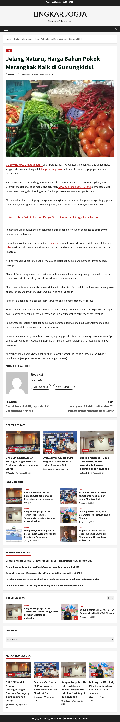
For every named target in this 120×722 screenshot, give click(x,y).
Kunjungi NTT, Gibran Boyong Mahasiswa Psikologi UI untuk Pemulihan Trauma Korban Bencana (69, 612)
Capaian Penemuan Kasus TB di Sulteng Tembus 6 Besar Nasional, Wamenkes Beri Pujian (53, 579)
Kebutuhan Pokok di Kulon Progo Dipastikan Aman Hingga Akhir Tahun (53, 217)
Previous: (28, 406)
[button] (6, 29)
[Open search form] (116, 29)
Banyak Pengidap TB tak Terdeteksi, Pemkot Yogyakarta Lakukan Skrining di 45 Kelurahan (14, 515)
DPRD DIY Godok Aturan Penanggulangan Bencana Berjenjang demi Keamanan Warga (14, 496)
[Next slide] (112, 598)
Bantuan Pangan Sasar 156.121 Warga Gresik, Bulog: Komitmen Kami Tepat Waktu (49, 560)
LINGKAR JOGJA (60, 14)
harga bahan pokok (51, 169)
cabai (9, 247)
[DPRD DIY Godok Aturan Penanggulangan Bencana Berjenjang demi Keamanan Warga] (23, 442)
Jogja (9, 50)
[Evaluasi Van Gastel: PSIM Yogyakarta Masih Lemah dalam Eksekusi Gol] (60, 442)
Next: (91, 406)
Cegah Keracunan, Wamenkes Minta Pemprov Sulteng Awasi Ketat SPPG (44, 573)
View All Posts (64, 386)
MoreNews (69, 718)
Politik (83, 605)
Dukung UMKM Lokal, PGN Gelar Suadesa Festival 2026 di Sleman (68, 515)
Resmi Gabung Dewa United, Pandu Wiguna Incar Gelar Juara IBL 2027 (42, 566)
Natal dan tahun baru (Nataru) (74, 186)
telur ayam (54, 243)
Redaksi (12, 74)
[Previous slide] (108, 598)
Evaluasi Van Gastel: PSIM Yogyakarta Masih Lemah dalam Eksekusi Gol (58, 461)
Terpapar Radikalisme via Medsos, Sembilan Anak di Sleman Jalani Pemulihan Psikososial (68, 534)
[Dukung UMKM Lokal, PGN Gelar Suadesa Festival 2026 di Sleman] (101, 670)
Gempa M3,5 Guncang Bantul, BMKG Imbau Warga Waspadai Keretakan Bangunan (14, 534)
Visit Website (41, 386)
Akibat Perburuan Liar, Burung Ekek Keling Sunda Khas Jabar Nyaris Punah (45, 585)
